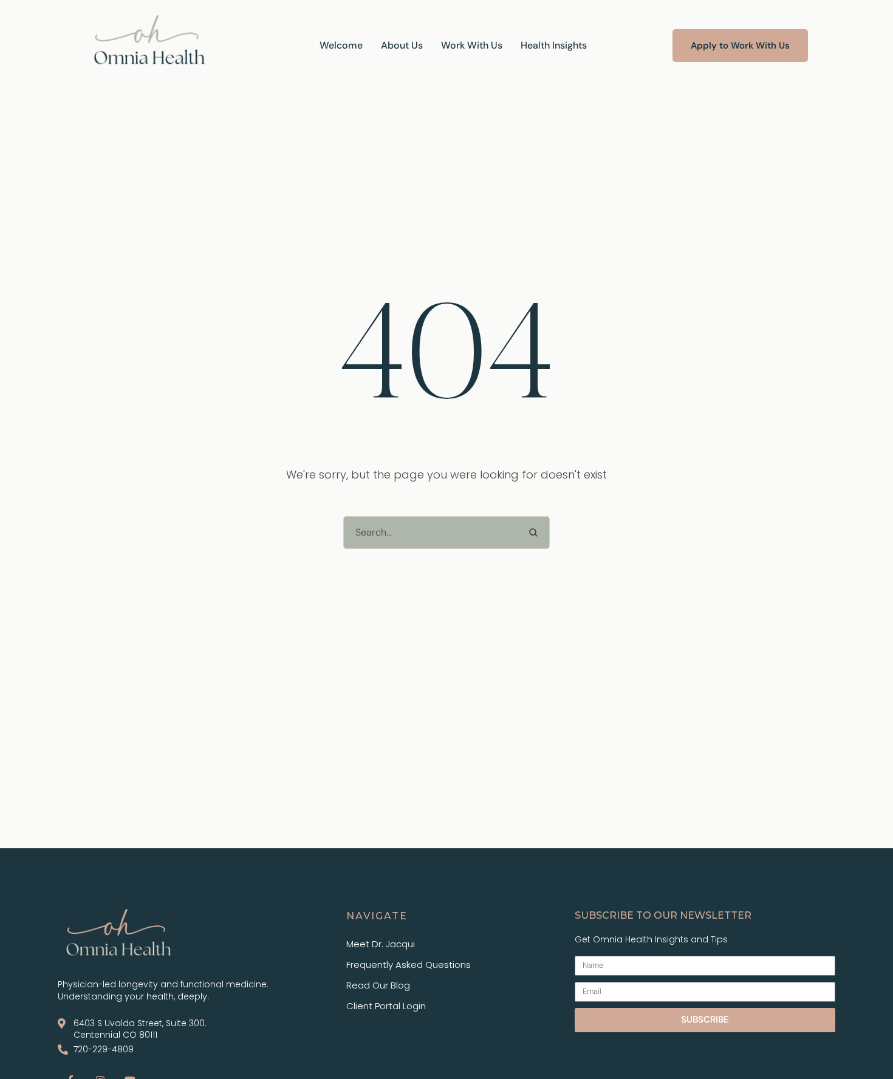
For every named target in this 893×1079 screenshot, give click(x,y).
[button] (740, 45)
